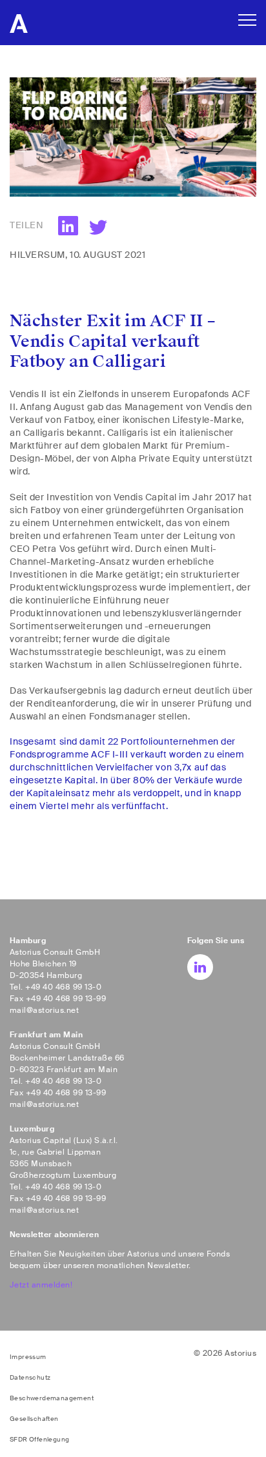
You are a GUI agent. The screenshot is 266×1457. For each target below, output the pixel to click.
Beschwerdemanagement (52, 1398)
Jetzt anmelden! (41, 1285)
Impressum (28, 1357)
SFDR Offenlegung (39, 1439)
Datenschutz (30, 1377)
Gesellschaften (34, 1418)
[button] (97, 227)
